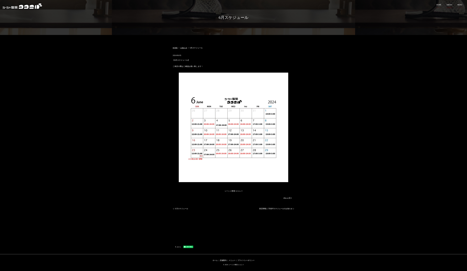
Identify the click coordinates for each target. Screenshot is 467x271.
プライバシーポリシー (246, 260)
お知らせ (183, 48)
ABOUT (449, 6)
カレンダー (287, 198)
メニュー (232, 260)
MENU (460, 6)
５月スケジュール (181, 209)
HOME (438, 6)
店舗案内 (223, 260)
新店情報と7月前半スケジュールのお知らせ (275, 209)
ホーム (215, 260)
